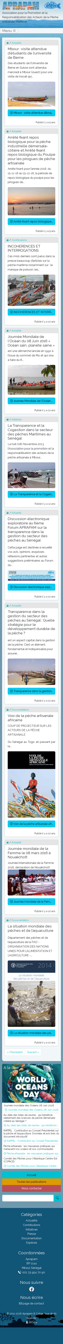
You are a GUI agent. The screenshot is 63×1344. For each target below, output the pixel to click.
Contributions (19, 240)
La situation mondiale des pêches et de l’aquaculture (34, 1033)
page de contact (33, 1303)
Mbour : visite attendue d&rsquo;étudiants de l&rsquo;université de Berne (34, 112)
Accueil (31, 1175)
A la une (11, 1067)
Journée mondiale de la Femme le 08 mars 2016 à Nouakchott (34, 901)
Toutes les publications (31, 1181)
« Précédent (15, 1052)
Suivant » (33, 1052)
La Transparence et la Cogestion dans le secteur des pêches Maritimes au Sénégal (34, 494)
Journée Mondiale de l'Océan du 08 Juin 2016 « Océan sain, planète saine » (34, 401)
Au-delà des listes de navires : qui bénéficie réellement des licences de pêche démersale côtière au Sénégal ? (32, 1125)
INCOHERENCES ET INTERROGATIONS (34, 312)
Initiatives (17, 419)
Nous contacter (32, 1188)
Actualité (16, 42)
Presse (31, 1233)
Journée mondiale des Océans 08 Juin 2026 (32, 1109)
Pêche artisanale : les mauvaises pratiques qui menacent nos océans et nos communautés (32, 1153)
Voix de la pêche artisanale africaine (34, 823)
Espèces (31, 1242)
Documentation (20, 709)
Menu (7, 31)
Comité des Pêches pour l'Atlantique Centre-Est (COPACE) (32, 1166)
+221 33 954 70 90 (33, 1272)
